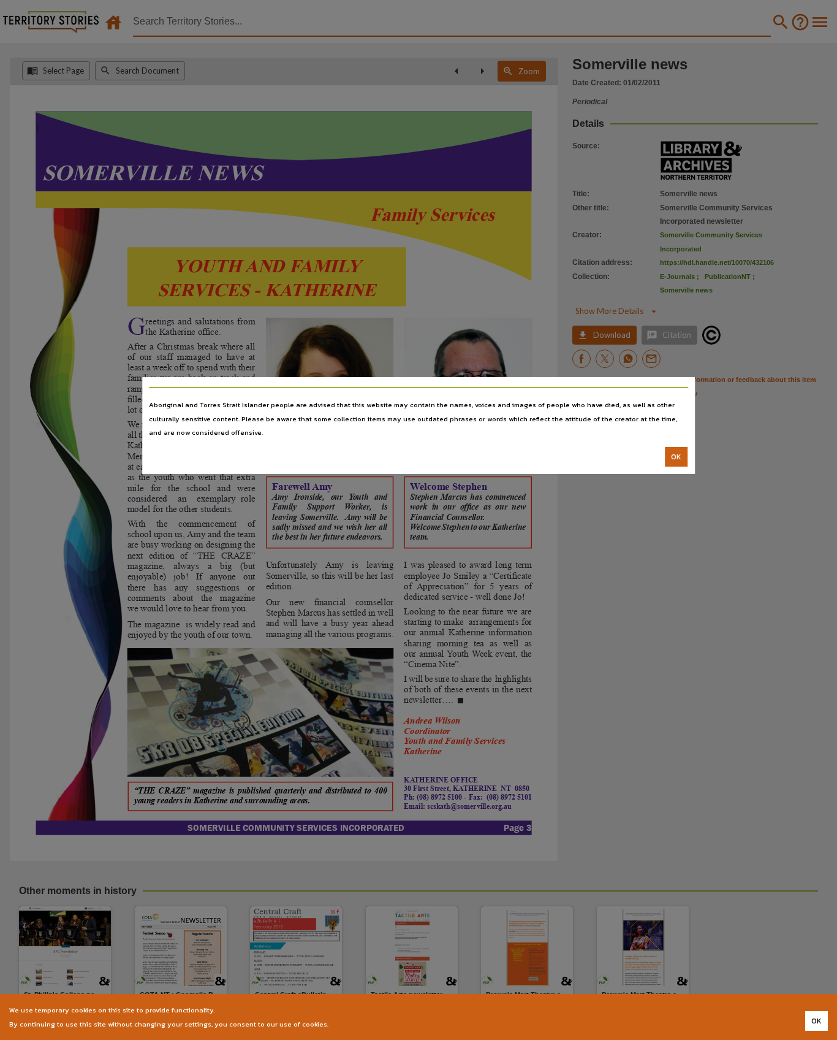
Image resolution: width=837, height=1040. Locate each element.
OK (676, 456)
